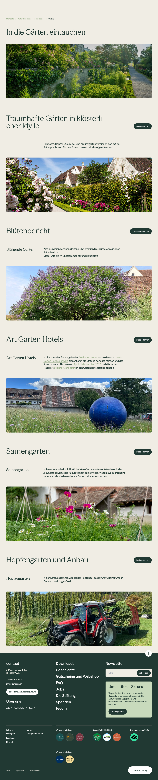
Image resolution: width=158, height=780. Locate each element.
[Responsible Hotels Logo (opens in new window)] (70, 737)
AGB (8, 771)
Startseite (10, 19)
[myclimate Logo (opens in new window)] (107, 737)
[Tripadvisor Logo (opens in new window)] (134, 737)
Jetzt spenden (117, 711)
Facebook (10, 738)
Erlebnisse (40, 19)
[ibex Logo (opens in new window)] (117, 737)
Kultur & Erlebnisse (25, 19)
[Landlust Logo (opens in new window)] (80, 737)
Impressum (20, 771)
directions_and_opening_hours (22, 692)
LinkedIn (10, 742)
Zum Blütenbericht (141, 231)
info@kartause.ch (14, 684)
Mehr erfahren (142, 126)
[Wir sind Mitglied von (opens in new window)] (60, 759)
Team (31, 708)
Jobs (8, 708)
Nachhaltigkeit (19, 708)
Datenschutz (35, 771)
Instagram (10, 733)
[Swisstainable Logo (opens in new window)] (97, 737)
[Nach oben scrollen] (148, 653)
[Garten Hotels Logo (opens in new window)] (60, 737)
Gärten (51, 19)
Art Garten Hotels (88, 357)
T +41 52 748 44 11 (14, 679)
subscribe (143, 673)
